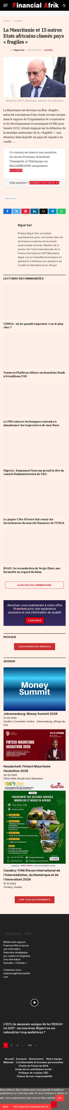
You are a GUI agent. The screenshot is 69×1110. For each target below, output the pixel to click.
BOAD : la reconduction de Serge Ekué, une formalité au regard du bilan (31, 570)
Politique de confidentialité (30, 1107)
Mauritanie (11, 198)
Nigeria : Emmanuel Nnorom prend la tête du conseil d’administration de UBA (33, 472)
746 (30, 1045)
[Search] (64, 5)
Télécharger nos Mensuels (34, 646)
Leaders (48, 50)
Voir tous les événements (34, 899)
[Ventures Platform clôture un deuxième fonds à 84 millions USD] (34, 351)
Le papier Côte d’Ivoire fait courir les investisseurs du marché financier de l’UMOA (33, 521)
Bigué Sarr (19, 50)
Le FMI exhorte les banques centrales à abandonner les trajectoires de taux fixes (31, 423)
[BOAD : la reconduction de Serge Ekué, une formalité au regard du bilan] (34, 546)
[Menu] (5, 5)
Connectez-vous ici (44, 182)
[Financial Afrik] (36, 5)
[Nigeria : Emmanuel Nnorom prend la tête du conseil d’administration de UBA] (34, 448)
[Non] (54, 1104)
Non (5, 1107)
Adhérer (16, 170)
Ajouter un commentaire (34, 585)
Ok (59, 1098)
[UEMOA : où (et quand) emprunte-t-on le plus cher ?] (34, 302)
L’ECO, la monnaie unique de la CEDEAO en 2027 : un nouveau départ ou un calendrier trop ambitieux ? (33, 1028)
